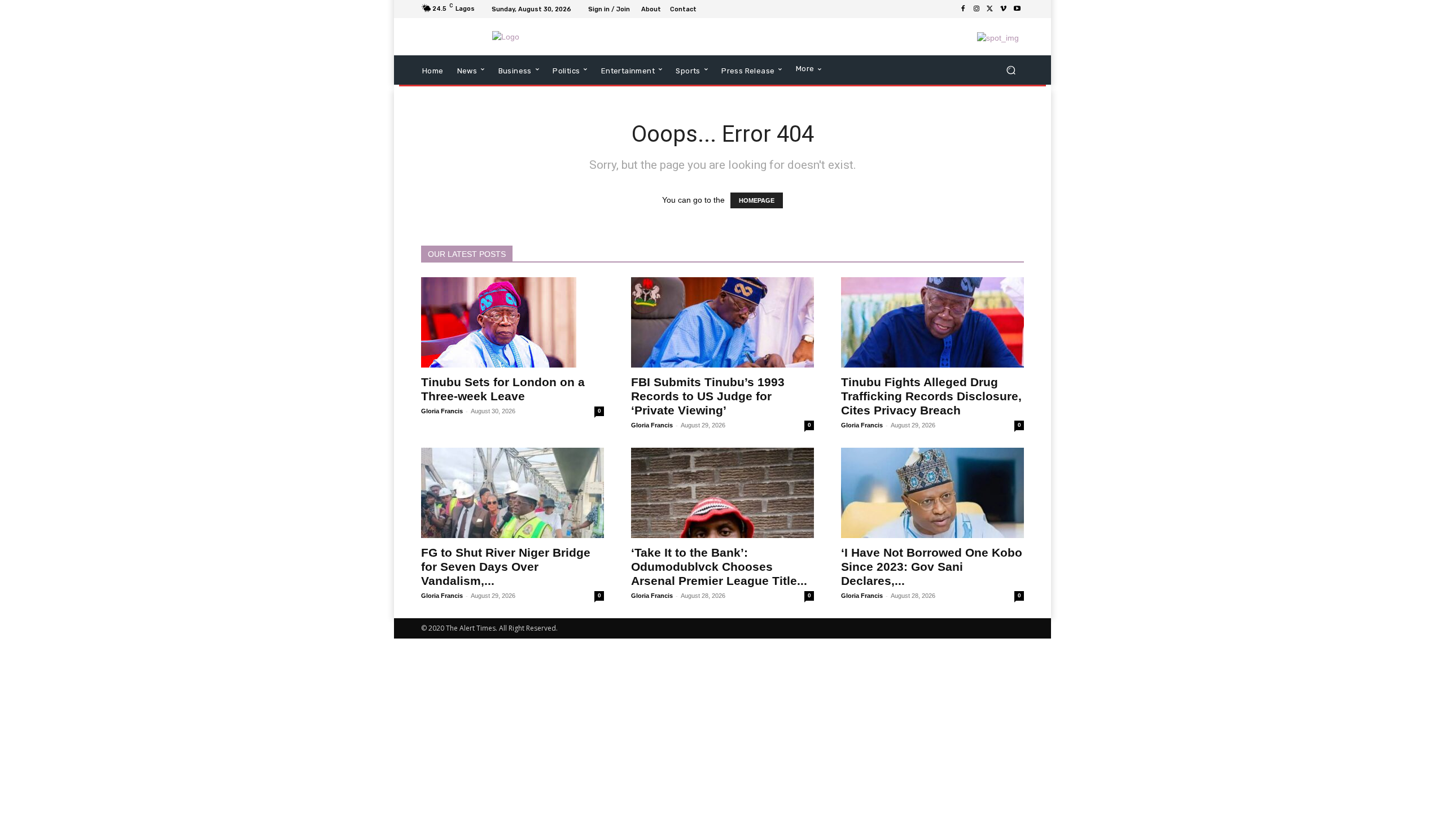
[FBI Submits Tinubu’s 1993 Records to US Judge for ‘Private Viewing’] (722, 322)
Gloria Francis (442, 411)
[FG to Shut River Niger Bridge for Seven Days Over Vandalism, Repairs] (512, 493)
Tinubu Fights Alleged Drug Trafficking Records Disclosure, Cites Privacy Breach (931, 396)
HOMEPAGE (756, 200)
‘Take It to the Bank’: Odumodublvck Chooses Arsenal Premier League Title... (719, 566)
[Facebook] (963, 9)
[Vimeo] (1003, 9)
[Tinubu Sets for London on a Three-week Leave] (512, 322)
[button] (1010, 70)
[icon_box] (707, 10)
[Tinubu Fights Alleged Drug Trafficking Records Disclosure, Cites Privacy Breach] (932, 322)
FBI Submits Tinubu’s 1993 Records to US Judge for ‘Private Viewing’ (708, 396)
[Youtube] (1017, 9)
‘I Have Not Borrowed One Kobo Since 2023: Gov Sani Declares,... (931, 566)
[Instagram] (976, 9)
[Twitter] (990, 9)
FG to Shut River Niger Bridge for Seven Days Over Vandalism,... (505, 566)
